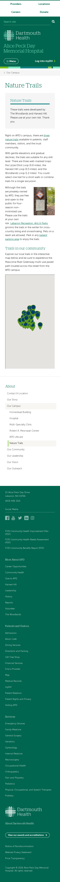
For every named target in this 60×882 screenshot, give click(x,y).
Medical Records (13, 681)
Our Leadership (15, 456)
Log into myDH (44, 61)
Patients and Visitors (17, 626)
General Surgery (13, 736)
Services (10, 717)
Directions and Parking (16, 651)
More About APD (14, 560)
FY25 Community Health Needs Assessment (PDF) (27, 541)
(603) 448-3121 (12, 501)
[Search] (53, 22)
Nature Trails (16, 443)
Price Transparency (14, 858)
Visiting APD (11, 705)
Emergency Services (15, 724)
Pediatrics (10, 784)
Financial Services (14, 663)
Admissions (10, 633)
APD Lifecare (16, 437)
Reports (9, 603)
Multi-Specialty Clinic (21, 425)
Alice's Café (10, 639)
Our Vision (12, 462)
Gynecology (11, 748)
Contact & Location (17, 393)
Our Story (12, 400)
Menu (12, 61)
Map (7, 675)
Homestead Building (20, 412)
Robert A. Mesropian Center (24, 431)
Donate (44, 12)
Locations (44, 4)
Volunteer (10, 609)
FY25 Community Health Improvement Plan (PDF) (26, 532)
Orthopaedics (12, 772)
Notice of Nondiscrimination (19, 846)
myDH (8, 687)
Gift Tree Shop (12, 657)
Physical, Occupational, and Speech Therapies (28, 790)
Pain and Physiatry (14, 778)
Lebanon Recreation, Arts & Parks (29, 223)
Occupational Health (15, 766)
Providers (15, 4)
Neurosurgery (12, 760)
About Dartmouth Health (19, 823)
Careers (15, 12)
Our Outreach (14, 469)
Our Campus (13, 73)
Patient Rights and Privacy (18, 699)
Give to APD (11, 579)
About (10, 386)
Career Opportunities (15, 567)
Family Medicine (13, 730)
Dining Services (12, 645)
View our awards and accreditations (26, 835)
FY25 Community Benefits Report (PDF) (24, 548)
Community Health (14, 573)
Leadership (10, 591)
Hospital (14, 418)
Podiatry (9, 796)
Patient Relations (13, 693)
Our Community (15, 449)
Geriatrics (10, 742)
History (8, 597)
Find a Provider (12, 669)
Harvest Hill (10, 585)
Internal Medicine (13, 754)
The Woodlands (13, 615)
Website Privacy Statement (18, 852)
